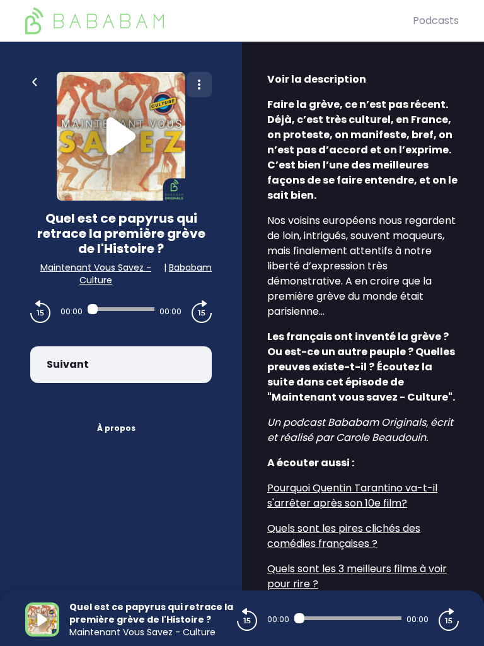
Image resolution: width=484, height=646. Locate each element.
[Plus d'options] (199, 84)
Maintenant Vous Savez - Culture (95, 273)
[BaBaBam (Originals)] (219, 20)
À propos (116, 428)
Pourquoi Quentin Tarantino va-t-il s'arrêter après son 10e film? (352, 495)
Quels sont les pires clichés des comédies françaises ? (343, 536)
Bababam (190, 267)
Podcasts (436, 20)
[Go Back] (35, 80)
